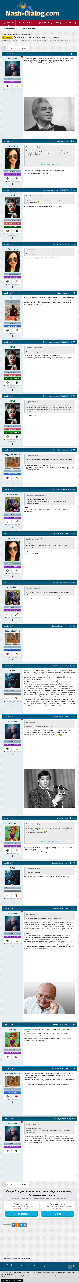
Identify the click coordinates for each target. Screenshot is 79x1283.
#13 (73, 666)
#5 (74, 293)
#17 (73, 909)
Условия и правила (27, 1266)
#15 (73, 818)
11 (19, 524)
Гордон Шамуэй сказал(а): (35, 495)
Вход (58, 1213)
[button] (34, 23)
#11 (74, 582)
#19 (73, 1068)
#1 (74, 54)
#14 (73, 717)
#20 (73, 1119)
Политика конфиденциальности (44, 1266)
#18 (73, 1025)
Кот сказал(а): (30, 722)
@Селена (27, 670)
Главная (64, 1266)
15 (11, 235)
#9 (74, 490)
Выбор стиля (8, 1264)
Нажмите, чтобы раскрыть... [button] (50, 164)
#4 (74, 244)
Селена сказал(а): (32, 147)
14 (10, 235)
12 (20, 89)
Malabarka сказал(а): (33, 539)
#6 (74, 342)
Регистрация (23, 1213)
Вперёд (24, 48)
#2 (74, 141)
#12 (74, 626)
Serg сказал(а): (31, 402)
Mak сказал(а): (31, 250)
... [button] (15, 48)
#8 (74, 450)
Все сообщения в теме (60, 54)
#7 (74, 396)
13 (8, 235)
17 (14, 235)
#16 (73, 863)
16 (13, 235)
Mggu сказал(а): (31, 1124)
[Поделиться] (71, 53)
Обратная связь (15, 1266)
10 (17, 89)
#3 (74, 190)
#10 (73, 533)
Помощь (58, 1266)
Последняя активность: (35, 40)
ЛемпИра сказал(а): (33, 196)
